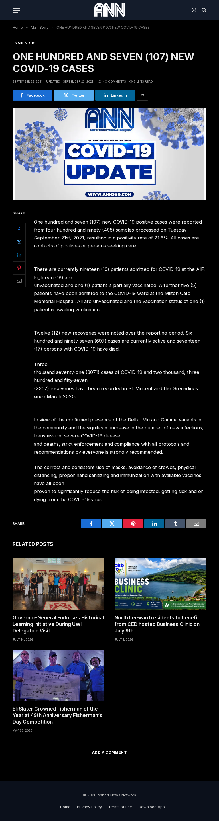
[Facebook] (19, 229)
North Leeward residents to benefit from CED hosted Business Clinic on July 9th (157, 624)
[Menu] (16, 10)
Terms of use (120, 806)
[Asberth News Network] (109, 10)
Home (65, 806)
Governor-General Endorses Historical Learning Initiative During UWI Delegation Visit (58, 624)
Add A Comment (109, 752)
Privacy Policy (89, 806)
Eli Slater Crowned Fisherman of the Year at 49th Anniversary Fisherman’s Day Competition (57, 715)
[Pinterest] (19, 268)
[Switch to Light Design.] (194, 10)
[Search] (203, 10)
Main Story (25, 43)
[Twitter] (19, 242)
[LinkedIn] (19, 255)
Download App (152, 806)
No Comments (114, 81)
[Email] (19, 280)
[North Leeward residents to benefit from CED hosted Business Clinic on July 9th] (160, 584)
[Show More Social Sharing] (142, 95)
